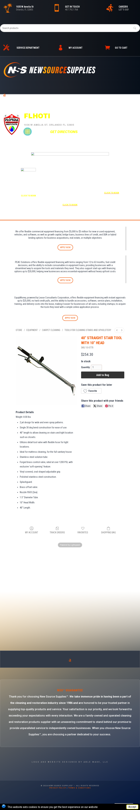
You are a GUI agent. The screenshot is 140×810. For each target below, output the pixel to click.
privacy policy (57, 788)
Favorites (83, 532)
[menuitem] (117, 330)
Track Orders (57, 532)
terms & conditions (79, 788)
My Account (31, 532)
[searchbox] (70, 28)
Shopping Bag (108, 532)
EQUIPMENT (32, 330)
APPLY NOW (65, 247)
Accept (132, 806)
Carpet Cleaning (51, 330)
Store (19, 330)
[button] (91, 391)
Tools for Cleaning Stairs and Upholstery (88, 330)
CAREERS (123, 6)
